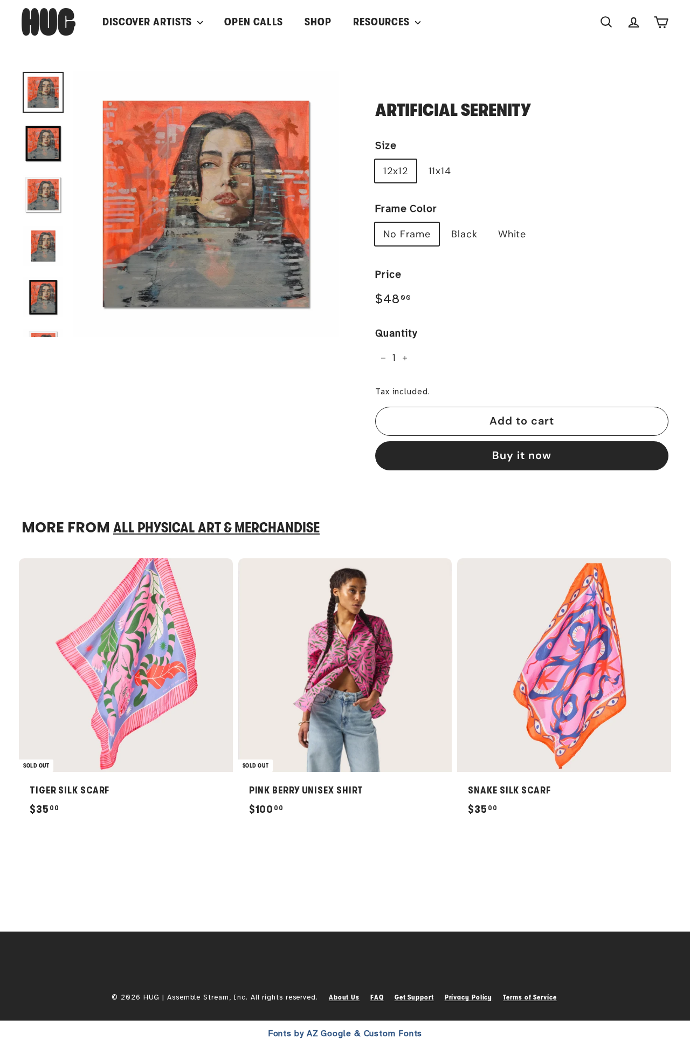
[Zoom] (206, 204)
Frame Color (406, 208)
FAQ (377, 997)
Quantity (396, 333)
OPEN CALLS (253, 22)
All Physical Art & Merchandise (216, 527)
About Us (344, 997)
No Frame (407, 234)
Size (386, 145)
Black (464, 234)
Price (388, 274)
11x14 (440, 171)
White (512, 234)
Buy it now (521, 455)
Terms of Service (529, 997)
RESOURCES (382, 22)
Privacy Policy (469, 997)
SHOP (318, 22)
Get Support (414, 997)
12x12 (395, 171)
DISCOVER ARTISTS (148, 22)
